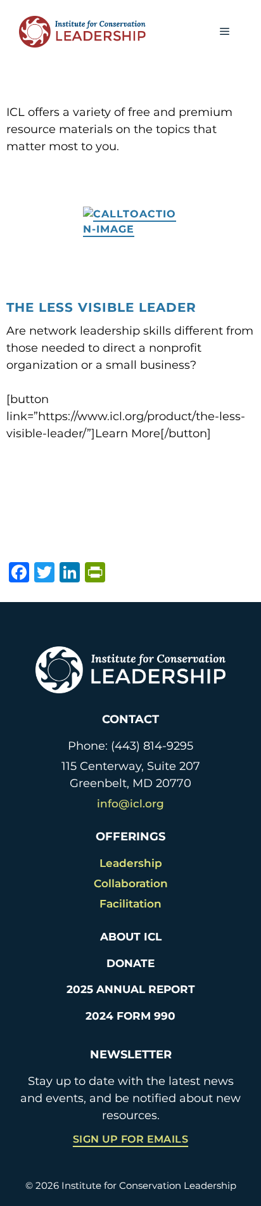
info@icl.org (130, 803)
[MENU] (224, 32)
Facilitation (130, 903)
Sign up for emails (130, 1139)
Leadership (130, 863)
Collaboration (131, 883)
